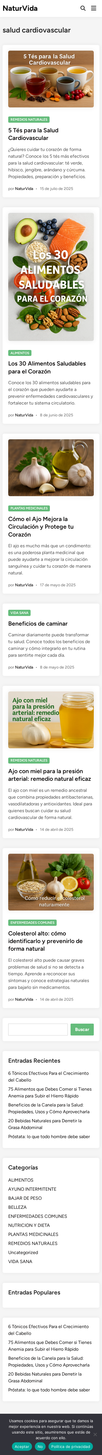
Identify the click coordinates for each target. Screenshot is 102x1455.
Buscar (82, 1029)
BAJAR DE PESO (25, 1198)
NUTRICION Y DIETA (29, 1225)
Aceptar (22, 1446)
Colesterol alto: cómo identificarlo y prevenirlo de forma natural (45, 941)
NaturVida (20, 8)
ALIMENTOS (19, 353)
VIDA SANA (19, 613)
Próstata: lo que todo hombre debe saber (49, 1136)
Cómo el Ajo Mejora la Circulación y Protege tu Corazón (41, 526)
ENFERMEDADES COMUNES (32, 923)
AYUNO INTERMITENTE (32, 1189)
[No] (95, 1434)
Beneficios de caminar (38, 623)
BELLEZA (17, 1207)
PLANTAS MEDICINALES (29, 508)
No (40, 1446)
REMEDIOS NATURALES (28, 120)
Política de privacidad (70, 1446)
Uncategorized (23, 1252)
